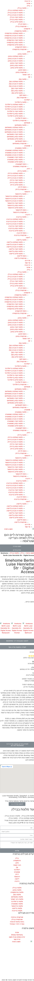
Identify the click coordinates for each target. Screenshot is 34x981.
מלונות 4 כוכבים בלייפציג (15, 247)
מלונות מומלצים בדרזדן (15, 173)
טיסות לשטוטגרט (21, 164)
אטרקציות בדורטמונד (19, 212)
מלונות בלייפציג (21, 240)
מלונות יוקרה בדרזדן (16, 180)
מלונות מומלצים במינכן (15, 56)
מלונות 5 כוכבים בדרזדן (15, 176)
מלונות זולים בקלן (17, 93)
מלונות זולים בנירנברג (16, 231)
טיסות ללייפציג (21, 256)
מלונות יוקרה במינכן (16, 63)
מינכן (28, 52)
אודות (28, 3)
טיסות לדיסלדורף (20, 118)
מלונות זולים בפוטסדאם (15, 139)
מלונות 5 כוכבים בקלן (16, 84)
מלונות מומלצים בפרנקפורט (14, 33)
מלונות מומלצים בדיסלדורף (14, 104)
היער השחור (26, 75)
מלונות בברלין (22, 8)
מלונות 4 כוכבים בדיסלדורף (14, 109)
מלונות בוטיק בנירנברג (15, 228)
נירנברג (28, 215)
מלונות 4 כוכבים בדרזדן (15, 178)
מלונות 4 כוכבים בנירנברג (14, 224)
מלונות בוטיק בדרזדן (16, 182)
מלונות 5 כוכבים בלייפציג (15, 244)
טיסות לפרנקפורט (20, 47)
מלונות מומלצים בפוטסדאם (14, 127)
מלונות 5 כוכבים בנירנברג (14, 221)
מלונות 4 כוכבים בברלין (15, 15)
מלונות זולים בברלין (16, 22)
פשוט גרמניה (30, 553)
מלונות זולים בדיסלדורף (15, 116)
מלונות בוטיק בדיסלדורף (15, 114)
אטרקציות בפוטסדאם (19, 143)
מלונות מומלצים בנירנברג (14, 219)
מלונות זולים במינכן (16, 68)
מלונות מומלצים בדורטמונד (14, 196)
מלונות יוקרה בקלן (17, 88)
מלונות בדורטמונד (20, 194)
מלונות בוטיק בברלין (16, 19)
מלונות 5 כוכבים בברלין (15, 13)
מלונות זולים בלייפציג (16, 254)
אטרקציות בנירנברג (20, 235)
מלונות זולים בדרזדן (16, 185)
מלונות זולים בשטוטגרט (15, 162)
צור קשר (27, 263)
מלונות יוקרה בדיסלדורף (15, 111)
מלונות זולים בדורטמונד (15, 208)
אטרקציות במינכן (21, 72)
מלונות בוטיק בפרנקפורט (15, 42)
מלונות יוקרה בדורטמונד (15, 203)
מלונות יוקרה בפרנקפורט (15, 40)
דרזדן (28, 169)
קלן (29, 77)
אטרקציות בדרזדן (20, 189)
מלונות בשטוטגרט (20, 148)
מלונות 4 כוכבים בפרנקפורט (14, 38)
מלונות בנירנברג (21, 217)
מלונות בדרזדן (21, 171)
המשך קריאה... (29, 602)
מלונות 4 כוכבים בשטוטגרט (14, 155)
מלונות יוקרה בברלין (16, 17)
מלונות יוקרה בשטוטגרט (15, 157)
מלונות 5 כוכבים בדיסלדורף (14, 107)
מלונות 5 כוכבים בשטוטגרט (14, 153)
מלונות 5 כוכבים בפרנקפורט (14, 36)
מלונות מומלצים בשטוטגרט (14, 150)
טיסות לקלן (22, 95)
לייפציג (28, 238)
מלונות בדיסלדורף (20, 102)
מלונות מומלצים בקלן (16, 81)
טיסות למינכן (22, 70)
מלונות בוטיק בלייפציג (16, 251)
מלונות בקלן (22, 79)
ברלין (28, 6)
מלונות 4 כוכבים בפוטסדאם (14, 132)
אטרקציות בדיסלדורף (19, 120)
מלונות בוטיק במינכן (16, 65)
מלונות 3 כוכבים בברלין (12, 816)
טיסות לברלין (22, 24)
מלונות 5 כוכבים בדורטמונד (14, 198)
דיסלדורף (27, 100)
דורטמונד (27, 192)
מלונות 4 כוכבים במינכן (15, 61)
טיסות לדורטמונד (21, 210)
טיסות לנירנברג (21, 233)
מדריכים (27, 260)
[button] (17, 546)
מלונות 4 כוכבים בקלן (16, 86)
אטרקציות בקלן (21, 98)
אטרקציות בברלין (20, 26)
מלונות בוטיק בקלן (17, 91)
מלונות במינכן (22, 54)
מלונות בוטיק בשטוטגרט (15, 159)
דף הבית (27, 1)
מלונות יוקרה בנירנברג (15, 226)
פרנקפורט (27, 29)
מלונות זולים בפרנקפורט (15, 45)
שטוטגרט (27, 146)
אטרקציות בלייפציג (20, 258)
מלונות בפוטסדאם (20, 125)
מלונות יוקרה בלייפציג (16, 249)
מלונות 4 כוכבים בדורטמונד (14, 201)
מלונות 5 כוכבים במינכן (15, 58)
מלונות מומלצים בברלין (15, 10)
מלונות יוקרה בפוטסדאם (15, 134)
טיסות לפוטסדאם (20, 141)
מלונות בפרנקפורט (20, 31)
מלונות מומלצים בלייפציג (15, 242)
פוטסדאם (27, 123)
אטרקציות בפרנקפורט (19, 49)
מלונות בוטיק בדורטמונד (15, 205)
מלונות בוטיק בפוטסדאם (15, 137)
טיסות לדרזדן (22, 187)
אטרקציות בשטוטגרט (19, 166)
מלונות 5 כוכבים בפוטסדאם (14, 130)
